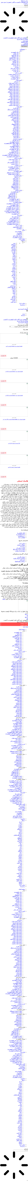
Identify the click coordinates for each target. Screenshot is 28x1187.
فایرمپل (14, 249)
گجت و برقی (18, 225)
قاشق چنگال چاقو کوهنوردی (11, 143)
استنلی (14, 259)
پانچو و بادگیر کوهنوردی (13, 206)
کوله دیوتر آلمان (14, 114)
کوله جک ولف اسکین (13, 115)
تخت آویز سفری (14, 75)
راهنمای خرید (18, 231)
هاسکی (14, 263)
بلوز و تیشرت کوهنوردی (12, 203)
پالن (15, 262)
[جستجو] (27, 36)
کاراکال (14, 288)
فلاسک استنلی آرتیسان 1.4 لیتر (14, 467)
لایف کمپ (13, 299)
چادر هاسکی (15, 62)
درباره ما (22, 305)
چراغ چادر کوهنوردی (13, 166)
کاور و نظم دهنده (17, 227)
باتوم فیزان (13, 193)
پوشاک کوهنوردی (17, 202)
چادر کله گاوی (15, 55)
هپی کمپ (13, 302)
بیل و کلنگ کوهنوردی (13, 221)
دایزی (14, 265)
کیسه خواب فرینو (14, 86)
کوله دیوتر (16, 127)
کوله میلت (16, 137)
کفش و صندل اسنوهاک (13, 172)
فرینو (14, 266)
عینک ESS (16, 188)
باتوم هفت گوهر (11, 197)
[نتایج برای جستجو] (14, 21)
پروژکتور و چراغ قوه (13, 169)
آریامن (14, 290)
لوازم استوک (21, 808)
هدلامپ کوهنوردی (14, 168)
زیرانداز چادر (15, 161)
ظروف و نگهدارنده (17, 720)
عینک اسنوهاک (15, 187)
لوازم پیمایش (18, 190)
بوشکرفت (19, 228)
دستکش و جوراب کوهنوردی (11, 211)
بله (27, 615)
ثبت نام (23, 315)
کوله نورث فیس (14, 117)
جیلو (14, 278)
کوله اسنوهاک (15, 124)
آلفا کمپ (13, 250)
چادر (20, 50)
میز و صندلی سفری (13, 74)
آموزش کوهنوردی (17, 237)
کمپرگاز (14, 297)
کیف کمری (16, 108)
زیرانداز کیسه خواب (14, 83)
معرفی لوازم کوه (17, 235)
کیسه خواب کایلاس (14, 87)
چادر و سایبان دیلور (14, 59)
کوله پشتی (19, 106)
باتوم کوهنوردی (15, 191)
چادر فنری (16, 71)
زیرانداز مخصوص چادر (13, 162)
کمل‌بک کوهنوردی (17, 726)
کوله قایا (16, 122)
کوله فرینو (16, 136)
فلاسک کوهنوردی (14, 146)
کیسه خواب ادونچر (14, 90)
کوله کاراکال (15, 134)
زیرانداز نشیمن (15, 164)
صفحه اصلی (22, 238)
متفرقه (17, 67)
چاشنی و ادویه (15, 150)
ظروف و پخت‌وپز (17, 139)
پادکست (23, 240)
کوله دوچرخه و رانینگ (13, 109)
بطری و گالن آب (14, 147)
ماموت (14, 300)
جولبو (14, 293)
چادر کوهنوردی (15, 52)
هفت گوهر (13, 281)
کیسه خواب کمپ (14, 103)
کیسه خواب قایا (15, 97)
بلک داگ (14, 275)
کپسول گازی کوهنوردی (13, 156)
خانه (27, 323)
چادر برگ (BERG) (14, 58)
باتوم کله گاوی (12, 194)
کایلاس (14, 246)
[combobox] (21, 6)
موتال (14, 255)
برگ (21, 844)
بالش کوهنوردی (15, 78)
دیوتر (14, 243)
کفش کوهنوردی (18, 171)
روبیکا (26, 614)
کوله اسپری (16, 111)
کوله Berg (16, 125)
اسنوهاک (13, 244)
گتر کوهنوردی (15, 213)
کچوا (14, 260)
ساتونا (14, 253)
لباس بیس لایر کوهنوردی (12, 208)
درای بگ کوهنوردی (14, 152)
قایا (15, 280)
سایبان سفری (15, 77)
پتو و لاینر (16, 81)
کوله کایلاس (15, 118)
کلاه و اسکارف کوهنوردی (12, 212)
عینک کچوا (16, 180)
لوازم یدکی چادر (14, 68)
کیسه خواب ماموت (14, 105)
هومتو (14, 256)
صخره (14, 296)
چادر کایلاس (15, 61)
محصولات (22, 49)
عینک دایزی (16, 181)
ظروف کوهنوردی (14, 141)
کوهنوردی (19, 233)
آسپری (14, 258)
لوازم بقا (19, 215)
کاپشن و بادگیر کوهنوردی (12, 209)
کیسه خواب (19, 80)
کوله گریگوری (15, 112)
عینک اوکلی (16, 183)
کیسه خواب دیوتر (14, 100)
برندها (23, 820)
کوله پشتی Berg (18, 707)
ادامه (3, 599)
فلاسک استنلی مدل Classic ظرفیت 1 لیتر (14, 346)
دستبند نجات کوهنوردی (13, 224)
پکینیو (14, 274)
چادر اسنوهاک (15, 56)
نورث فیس (13, 285)
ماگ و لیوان (16, 144)
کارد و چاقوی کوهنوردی (12, 222)
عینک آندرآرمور (15, 186)
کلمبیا (14, 282)
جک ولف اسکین (11, 287)
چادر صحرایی (15, 70)
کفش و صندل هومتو (13, 174)
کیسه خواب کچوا (14, 94)
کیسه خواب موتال (14, 93)
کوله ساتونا (16, 128)
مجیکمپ (13, 271)
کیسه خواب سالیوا (14, 84)
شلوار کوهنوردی (14, 205)
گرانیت (14, 269)
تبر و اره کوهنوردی (14, 219)
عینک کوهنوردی (18, 175)
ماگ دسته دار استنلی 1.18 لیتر (14, 443)
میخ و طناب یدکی (14, 218)
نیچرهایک (13, 247)
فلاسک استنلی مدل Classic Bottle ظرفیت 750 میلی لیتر (14, 419)
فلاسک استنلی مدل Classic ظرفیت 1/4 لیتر (14, 371)
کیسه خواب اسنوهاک (13, 89)
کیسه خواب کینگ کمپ (13, 102)
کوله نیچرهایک (15, 119)
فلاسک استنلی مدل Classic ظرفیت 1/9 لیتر (14, 395)
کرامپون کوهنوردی (14, 200)
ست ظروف (15, 140)
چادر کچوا (16, 53)
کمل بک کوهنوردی (14, 149)
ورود (23, 313)
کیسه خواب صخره (14, 96)
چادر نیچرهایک (15, 64)
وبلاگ (23, 230)
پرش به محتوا (24, 0)
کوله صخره (16, 131)
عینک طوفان (15, 184)
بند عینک (16, 177)
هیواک (14, 291)
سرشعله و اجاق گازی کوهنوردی (10, 155)
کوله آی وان (16, 130)
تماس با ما (22, 303)
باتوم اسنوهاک (12, 196)
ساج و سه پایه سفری (13, 153)
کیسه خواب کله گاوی (13, 99)
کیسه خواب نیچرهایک (13, 92)
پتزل (14, 294)
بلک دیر (14, 252)
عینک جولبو (16, 178)
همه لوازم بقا (15, 216)
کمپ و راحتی (18, 72)
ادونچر (14, 277)
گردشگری (19, 234)
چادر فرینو (16, 65)
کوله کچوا (16, 121)
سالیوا (14, 268)
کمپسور (20, 868)
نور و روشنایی (18, 165)
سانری (14, 272)
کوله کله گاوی (15, 133)
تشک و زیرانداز (18, 158)
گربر (14, 284)
